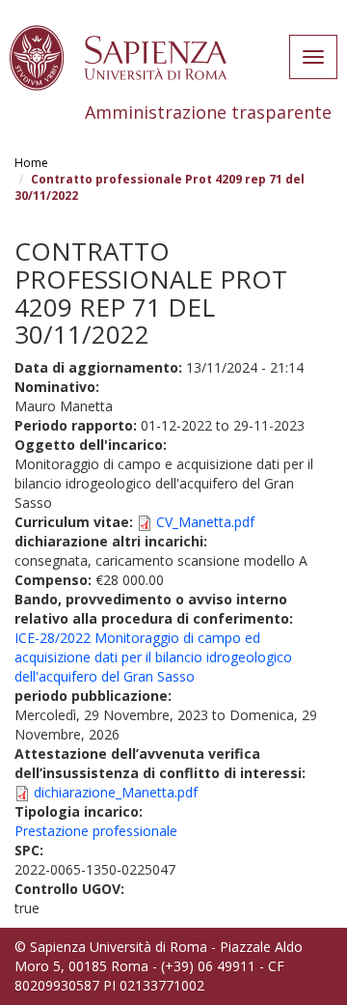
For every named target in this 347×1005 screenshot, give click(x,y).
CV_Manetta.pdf (205, 522)
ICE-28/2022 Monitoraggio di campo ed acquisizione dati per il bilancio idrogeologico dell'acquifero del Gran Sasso (153, 656)
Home (31, 162)
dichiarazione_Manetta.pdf (116, 792)
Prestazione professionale (95, 831)
